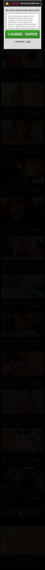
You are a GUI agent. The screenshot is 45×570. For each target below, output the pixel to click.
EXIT (28, 42)
